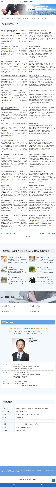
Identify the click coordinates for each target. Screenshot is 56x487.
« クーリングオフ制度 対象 (8, 233)
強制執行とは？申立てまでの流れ (10, 46)
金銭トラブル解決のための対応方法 (10, 61)
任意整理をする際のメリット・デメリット (12, 171)
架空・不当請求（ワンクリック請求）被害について (14, 124)
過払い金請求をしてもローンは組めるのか (12, 200)
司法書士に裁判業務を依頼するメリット (39, 30)
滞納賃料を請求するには (35, 46)
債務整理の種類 (5, 186)
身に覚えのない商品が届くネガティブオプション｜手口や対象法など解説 (14, 31)
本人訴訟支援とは (33, 61)
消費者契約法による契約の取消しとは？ (11, 90)
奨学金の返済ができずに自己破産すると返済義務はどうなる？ (14, 216)
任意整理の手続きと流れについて (37, 171)
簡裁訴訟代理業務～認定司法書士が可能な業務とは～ (14, 76)
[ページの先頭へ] (53, 480)
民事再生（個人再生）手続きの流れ (38, 154)
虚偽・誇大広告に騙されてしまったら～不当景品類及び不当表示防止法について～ (14, 108)
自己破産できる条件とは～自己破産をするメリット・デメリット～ (14, 155)
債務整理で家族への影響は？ (36, 186)
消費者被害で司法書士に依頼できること (39, 76)
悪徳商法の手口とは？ (34, 123)
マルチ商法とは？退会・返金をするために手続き (41, 107)
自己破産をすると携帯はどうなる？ (38, 200)
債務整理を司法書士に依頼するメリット (11, 140)
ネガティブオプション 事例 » (47, 233)
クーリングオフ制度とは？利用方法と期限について (41, 91)
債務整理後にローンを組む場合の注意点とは (40, 215)
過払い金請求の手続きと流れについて (39, 140)
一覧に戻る (28, 236)
